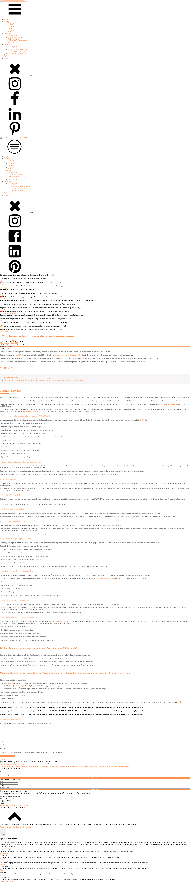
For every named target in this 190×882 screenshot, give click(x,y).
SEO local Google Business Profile (19, 49)
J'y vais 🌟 (3, 288)
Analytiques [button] (4, 859)
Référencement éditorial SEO (9, 343)
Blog (5, 55)
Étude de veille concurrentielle (17, 41)
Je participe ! (4, 317)
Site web (2, 748)
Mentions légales (5, 805)
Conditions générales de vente (19, 805)
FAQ (5, 57)
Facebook (33, 687)
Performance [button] (4, 853)
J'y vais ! (2, 277)
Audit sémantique (13, 39)
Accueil (6, 19)
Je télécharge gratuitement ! (8, 313)
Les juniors (11, 30)
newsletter (11, 683)
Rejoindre (95, 778)
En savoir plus (27, 827)
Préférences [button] (17, 827)
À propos (11, 23)
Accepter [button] (3, 827)
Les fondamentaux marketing (17, 53)
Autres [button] (2, 870)
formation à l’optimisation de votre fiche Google (30, 534)
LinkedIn (17, 685)
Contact (6, 58)
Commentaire (5, 738)
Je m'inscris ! (4, 298)
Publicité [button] (2, 864)
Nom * (2, 770)
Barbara (10, 28)
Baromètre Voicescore (62, 621)
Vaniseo (12, 807)
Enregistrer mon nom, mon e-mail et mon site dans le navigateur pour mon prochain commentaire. (32, 752)
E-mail (2, 745)
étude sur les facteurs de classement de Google (68, 355)
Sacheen (10, 25)
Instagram (25, 687)
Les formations (12, 46)
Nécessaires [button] (3, 875)
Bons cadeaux (12, 42)
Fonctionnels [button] (4, 848)
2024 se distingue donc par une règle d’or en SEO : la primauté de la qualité (27, 379)
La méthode (7, 32)
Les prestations (12, 35)
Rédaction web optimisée (16, 37)
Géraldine (11, 26)
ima (25, 807)
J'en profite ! (4, 331)
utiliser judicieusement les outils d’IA (103, 578)
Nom (2, 741)
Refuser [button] (9, 827)
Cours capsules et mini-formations (18, 51)
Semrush (17, 355)
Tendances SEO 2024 (11, 377)
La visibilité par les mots (15, 48)
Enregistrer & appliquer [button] (7, 881)
